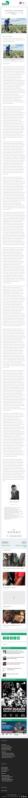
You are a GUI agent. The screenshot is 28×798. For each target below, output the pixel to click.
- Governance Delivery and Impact (7, 753)
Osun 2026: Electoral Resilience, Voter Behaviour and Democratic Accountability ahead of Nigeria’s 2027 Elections (15, 652)
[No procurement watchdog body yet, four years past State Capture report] (4, 664)
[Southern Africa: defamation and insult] (14, 616)
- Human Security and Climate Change (8, 756)
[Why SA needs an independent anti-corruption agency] (4, 669)
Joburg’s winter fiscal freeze (12, 674)
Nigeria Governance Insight (6, 750)
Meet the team (4, 771)
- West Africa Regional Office (6, 781)
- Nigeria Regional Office (5, 778)
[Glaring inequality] (14, 597)
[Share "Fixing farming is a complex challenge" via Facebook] (8, 532)
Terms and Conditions (14, 796)
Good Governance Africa (12, 795)
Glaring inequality (7, 606)
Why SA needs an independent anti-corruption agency (14, 669)
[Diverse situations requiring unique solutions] (14, 560)
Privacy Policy (4, 796)
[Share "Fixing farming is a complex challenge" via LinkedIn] (14, 532)
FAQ (8, 796)
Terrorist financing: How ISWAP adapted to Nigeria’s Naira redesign (16, 658)
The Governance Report (5, 746)
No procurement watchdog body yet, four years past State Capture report (15, 663)
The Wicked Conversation (6, 748)
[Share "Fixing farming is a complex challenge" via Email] (19, 532)
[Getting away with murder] (14, 579)
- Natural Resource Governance (7, 757)
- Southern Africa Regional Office (7, 779)
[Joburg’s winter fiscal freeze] (4, 675)
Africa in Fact (3, 744)
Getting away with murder (9, 587)
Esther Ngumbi (12, 13)
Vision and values (4, 767)
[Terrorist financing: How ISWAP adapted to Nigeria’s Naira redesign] (4, 658)
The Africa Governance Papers (6, 747)
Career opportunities (5, 770)
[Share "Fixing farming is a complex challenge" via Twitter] (11, 532)
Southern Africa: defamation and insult (12, 625)
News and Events (4, 768)
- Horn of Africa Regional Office (7, 777)
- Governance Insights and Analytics (7, 754)
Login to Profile (4, 790)
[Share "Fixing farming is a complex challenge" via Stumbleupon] (16, 532)
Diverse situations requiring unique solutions (13, 568)
